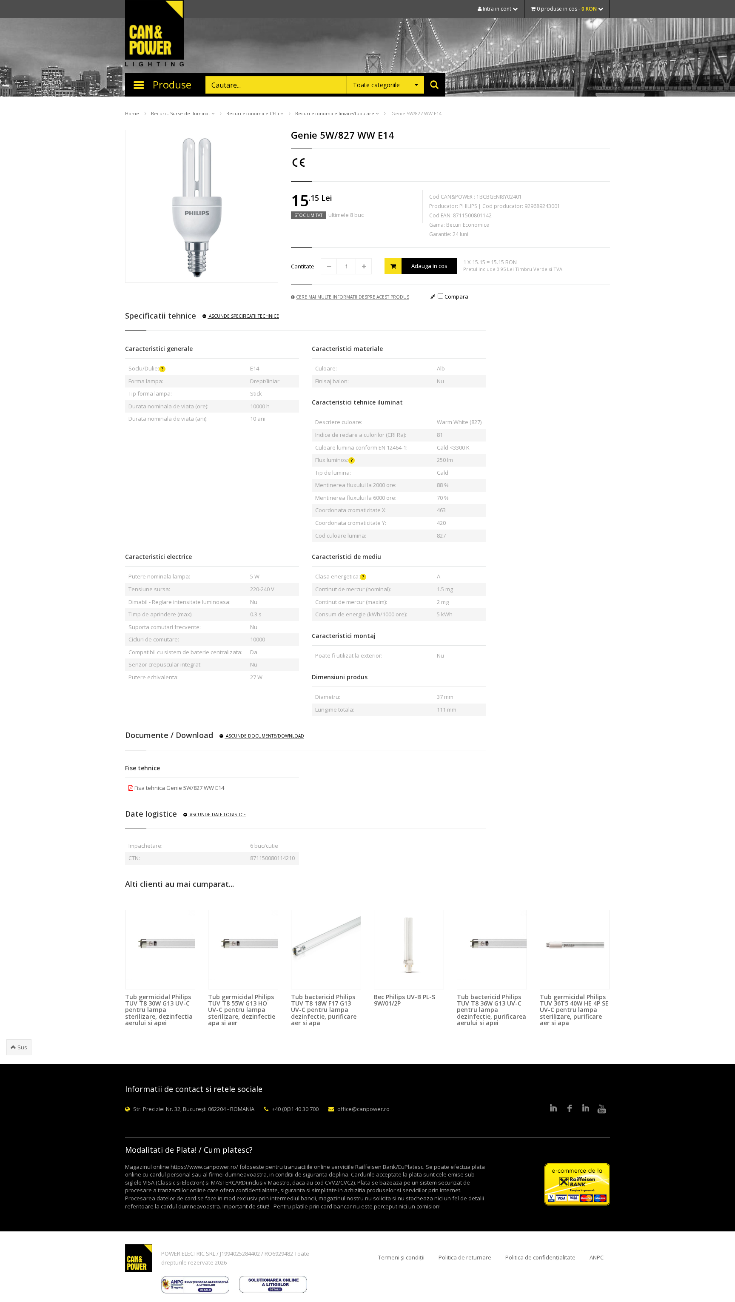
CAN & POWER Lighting (154, 34)
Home (132, 113)
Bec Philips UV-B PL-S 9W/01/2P (404, 1000)
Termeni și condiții (401, 1257)
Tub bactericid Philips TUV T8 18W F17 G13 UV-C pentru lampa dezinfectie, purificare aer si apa (323, 1010)
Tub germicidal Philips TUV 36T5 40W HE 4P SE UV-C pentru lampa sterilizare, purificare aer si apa (574, 1010)
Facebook (569, 1109)
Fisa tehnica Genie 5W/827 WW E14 (178, 788)
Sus (21, 1047)
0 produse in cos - (566, 8)
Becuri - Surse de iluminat (181, 113)
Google (586, 1109)
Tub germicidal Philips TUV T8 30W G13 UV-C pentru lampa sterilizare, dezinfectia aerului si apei (159, 1010)
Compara (455, 296)
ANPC (597, 1257)
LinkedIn (553, 1109)
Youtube (602, 1109)
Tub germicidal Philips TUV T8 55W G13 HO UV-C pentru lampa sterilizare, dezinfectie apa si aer (241, 1010)
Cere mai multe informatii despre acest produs (352, 297)
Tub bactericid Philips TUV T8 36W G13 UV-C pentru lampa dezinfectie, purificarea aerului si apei (491, 1010)
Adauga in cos (429, 266)
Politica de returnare (465, 1257)
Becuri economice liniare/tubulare (335, 113)
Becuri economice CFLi (253, 113)
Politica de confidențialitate (540, 1257)
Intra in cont (497, 8)
